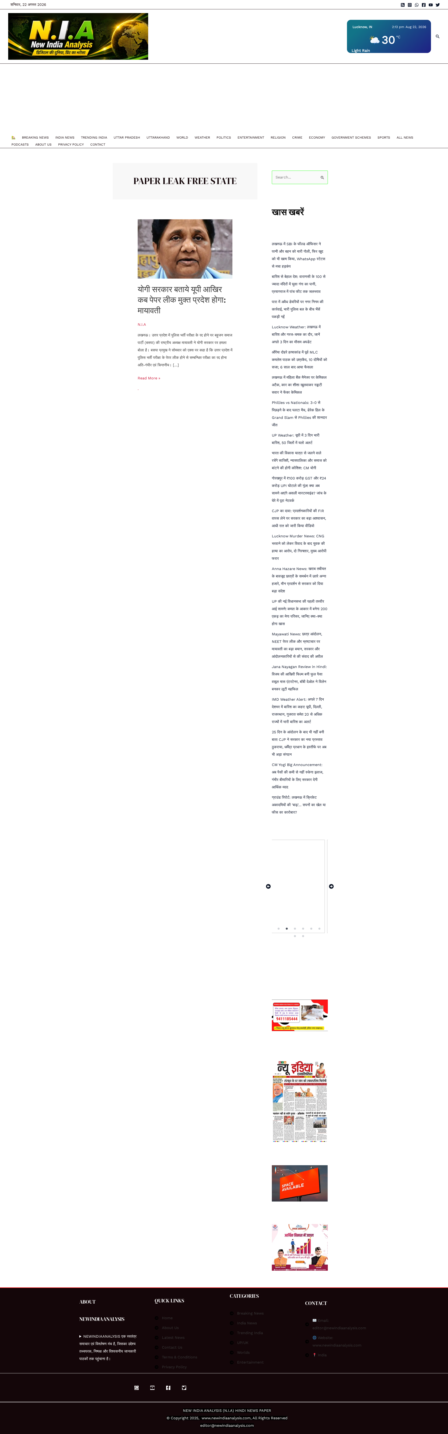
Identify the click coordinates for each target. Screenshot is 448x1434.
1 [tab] (279, 929)
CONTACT (97, 144)
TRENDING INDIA (94, 137)
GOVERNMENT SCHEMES (351, 137)
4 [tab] (303, 929)
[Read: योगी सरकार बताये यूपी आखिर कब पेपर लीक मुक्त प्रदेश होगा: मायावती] (185, 248)
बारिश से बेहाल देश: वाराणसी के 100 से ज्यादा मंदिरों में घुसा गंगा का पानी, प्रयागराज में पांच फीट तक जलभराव (299, 284)
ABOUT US (43, 144)
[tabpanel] (300, 886)
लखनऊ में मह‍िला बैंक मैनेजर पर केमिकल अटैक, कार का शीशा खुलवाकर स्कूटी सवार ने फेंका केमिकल (299, 385)
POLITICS (224, 137)
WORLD (182, 137)
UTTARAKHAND (158, 137)
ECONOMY (317, 137)
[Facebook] (424, 5)
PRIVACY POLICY (71, 144)
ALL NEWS (405, 137)
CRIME (297, 137)
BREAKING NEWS (35, 137)
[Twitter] (438, 5)
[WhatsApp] (417, 5)
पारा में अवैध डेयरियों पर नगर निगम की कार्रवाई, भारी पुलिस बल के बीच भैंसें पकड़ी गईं (297, 309)
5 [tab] (311, 929)
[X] (184, 1388)
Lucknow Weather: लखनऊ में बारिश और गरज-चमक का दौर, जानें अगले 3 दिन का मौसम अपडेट (296, 334)
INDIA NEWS (64, 137)
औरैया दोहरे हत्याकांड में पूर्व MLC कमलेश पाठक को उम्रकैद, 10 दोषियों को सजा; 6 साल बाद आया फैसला (299, 359)
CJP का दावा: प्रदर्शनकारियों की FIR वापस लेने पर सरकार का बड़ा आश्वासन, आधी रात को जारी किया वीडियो (299, 518)
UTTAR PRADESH (127, 137)
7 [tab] (295, 936)
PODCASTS (20, 144)
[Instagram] (410, 5)
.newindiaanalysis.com (230, 1418)
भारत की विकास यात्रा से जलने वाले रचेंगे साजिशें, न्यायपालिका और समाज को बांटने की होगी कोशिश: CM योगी (299, 460)
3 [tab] (295, 929)
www (206, 1418)
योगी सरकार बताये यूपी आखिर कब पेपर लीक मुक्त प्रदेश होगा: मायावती (182, 300)
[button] (438, 36)
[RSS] (403, 5)
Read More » (149, 377)
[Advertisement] (222, 98)
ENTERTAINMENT (251, 137)
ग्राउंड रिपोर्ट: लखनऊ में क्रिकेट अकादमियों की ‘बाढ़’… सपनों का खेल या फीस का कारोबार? (299, 805)
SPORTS (384, 137)
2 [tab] (287, 929)
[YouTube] (431, 5)
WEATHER (202, 137)
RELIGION (278, 137)
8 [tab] (303, 936)
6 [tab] (319, 929)
